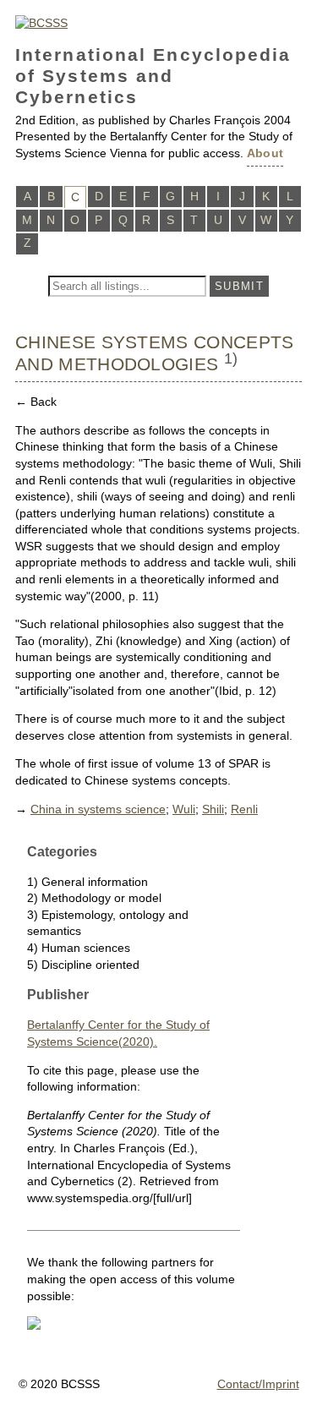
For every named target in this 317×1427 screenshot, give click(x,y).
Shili (213, 809)
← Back (36, 401)
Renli (244, 809)
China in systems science (98, 809)
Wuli (183, 809)
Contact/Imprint (258, 1384)
